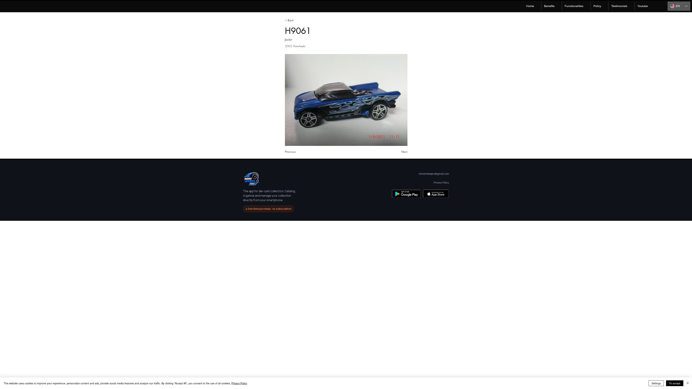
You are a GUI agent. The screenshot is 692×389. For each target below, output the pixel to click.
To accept (674, 383)
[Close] (688, 383)
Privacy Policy (239, 383)
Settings (656, 383)
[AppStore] (435, 194)
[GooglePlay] (406, 194)
